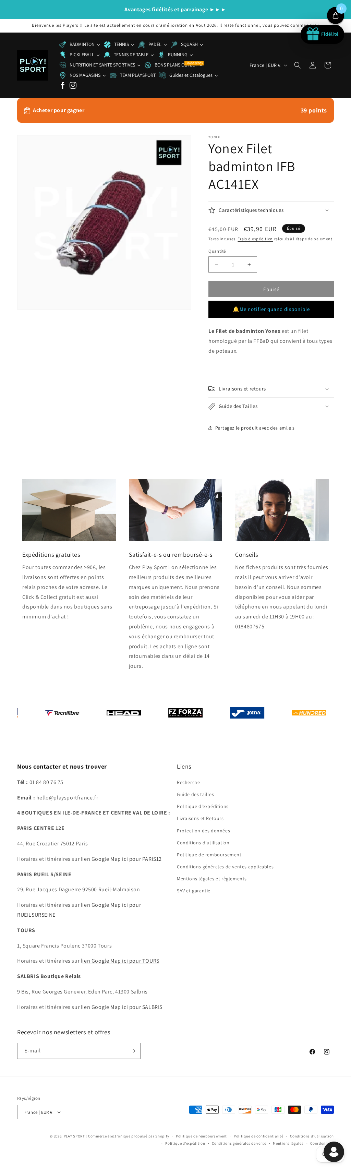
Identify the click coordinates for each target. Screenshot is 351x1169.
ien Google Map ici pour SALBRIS (122, 1007)
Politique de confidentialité (258, 1136)
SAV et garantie (193, 891)
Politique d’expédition (185, 1143)
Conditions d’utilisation (312, 1136)
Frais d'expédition (255, 238)
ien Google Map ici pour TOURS (120, 960)
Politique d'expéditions (203, 806)
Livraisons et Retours (200, 818)
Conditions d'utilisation (203, 843)
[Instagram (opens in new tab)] (73, 85)
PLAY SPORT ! (75, 1136)
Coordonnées (322, 1143)
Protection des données (203, 831)
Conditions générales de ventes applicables (225, 867)
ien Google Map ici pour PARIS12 (122, 859)
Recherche (188, 782)
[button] (297, 65)
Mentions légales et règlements (212, 879)
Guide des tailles (195, 794)
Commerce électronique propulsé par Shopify (128, 1136)
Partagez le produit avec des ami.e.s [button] (255, 428)
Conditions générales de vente (239, 1143)
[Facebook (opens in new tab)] (62, 85)
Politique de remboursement (209, 855)
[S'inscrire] (132, 1051)
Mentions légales (288, 1143)
